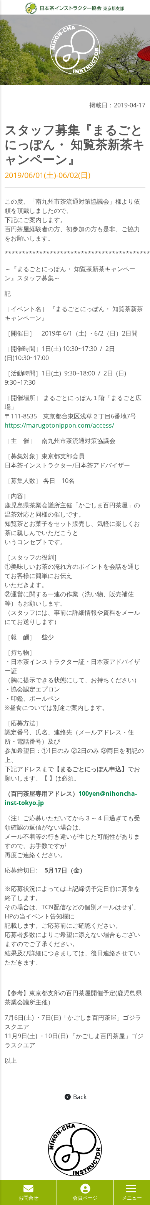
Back (79, 1097)
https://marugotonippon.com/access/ (59, 425)
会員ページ (85, 1197)
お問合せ (28, 1197)
